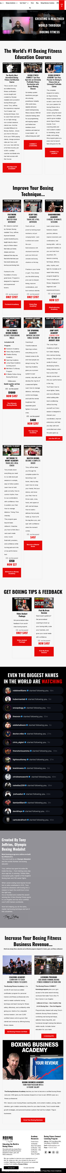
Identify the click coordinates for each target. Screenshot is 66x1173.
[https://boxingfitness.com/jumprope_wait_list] (54, 323)
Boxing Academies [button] (11, 3)
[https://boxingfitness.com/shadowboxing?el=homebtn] (54, 206)
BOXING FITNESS (13, 982)
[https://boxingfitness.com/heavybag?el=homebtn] (33, 206)
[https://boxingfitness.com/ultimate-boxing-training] (12, 323)
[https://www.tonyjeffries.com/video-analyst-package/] (22, 604)
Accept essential (29, 1168)
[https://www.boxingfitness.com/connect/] (48, 965)
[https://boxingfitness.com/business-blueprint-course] (54, 68)
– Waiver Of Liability (35, 1153)
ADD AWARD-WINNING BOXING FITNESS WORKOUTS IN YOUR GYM (49, 980)
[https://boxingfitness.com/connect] (33, 68)
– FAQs (39, 1148)
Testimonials (34, 1144)
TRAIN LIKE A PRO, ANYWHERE (33, 220)
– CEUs (39, 1150)
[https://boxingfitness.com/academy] (12, 68)
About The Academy (36, 1146)
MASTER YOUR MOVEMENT (12, 220)
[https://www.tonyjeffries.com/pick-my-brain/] (44, 602)
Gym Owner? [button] (23, 3)
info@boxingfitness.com (53, 1145)
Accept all (11, 1168)
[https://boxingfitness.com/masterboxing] (33, 450)
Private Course (34, 1142)
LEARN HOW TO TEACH (17, 979)
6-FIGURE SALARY (33, 1087)
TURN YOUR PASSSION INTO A (33, 1084)
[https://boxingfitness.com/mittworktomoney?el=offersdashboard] (12, 450)
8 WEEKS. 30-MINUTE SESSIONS (54, 220)
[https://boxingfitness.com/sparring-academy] (33, 323)
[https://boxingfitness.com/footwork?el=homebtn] (12, 206)
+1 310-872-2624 (52, 1148)
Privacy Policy (23, 1164)
